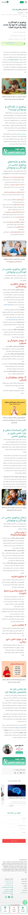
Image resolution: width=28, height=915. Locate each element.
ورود (22, 2)
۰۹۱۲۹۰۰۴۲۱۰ (8, 883)
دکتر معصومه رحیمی (10, 43)
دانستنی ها (20, 13)
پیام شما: (24, 832)
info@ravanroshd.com (6, 887)
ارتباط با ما (25, 890)
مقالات (25, 888)
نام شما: (24, 818)
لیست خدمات (24, 883)
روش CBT (19, 545)
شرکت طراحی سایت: (14, 905)
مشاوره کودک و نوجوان (21, 727)
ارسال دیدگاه (14, 841)
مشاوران (25, 886)
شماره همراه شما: (22, 825)
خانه (26, 13)
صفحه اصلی (24, 881)
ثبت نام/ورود (24, 893)
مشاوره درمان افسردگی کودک (15, 319)
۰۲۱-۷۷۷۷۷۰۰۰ (8, 881)
